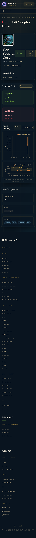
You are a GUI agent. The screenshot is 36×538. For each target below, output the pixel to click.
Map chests (6, 385)
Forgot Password (7, 469)
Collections (7, 305)
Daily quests (6, 378)
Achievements (6, 314)
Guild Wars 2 (12, 17)
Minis (4, 348)
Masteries (5, 345)
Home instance (7, 331)
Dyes (3, 317)
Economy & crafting (10, 278)
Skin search (6, 409)
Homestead (5, 334)
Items (21, 17)
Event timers (6, 382)
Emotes (4, 320)
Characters (6, 265)
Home (3, 17)
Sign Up (4, 466)
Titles (4, 365)
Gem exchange (6, 293)
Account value (7, 282)
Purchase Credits (8, 479)
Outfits (4, 358)
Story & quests (7, 392)
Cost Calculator (7, 436)
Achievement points (9, 310)
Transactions (6, 482)
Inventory (5, 268)
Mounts (4, 351)
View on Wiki (31, 53)
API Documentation (8, 491)
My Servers (6, 432)
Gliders (4, 327)
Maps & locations (8, 389)
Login (4, 462)
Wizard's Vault (7, 396)
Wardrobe (5, 369)
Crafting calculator (9, 286)
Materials (5, 296)
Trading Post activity (10, 300)
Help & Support (7, 495)
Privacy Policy (7, 498)
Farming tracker (7, 289)
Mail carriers (7, 341)
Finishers (5, 324)
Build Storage (7, 262)
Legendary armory (8, 338)
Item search (6, 405)
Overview (5, 272)
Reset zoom (17, 127)
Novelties (5, 355)
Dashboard (6, 248)
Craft (21, 53)
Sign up (29, 4)
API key (4, 258)
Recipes (4, 362)
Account (5, 253)
